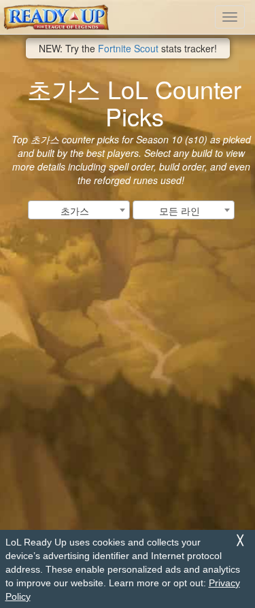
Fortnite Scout (128, 48)
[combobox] (79, 209)
